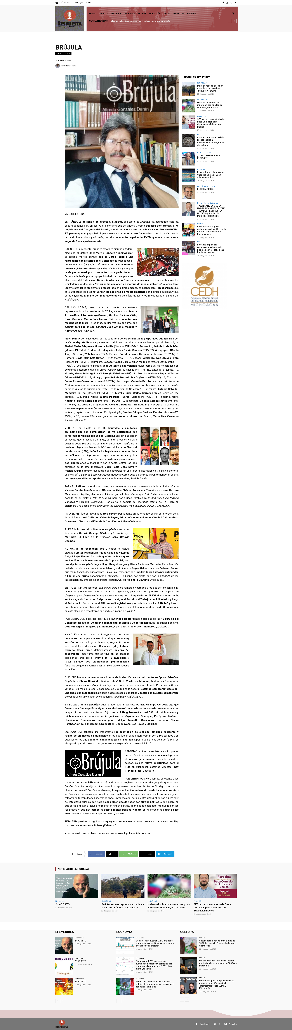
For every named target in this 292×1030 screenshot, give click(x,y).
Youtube (233, 1024)
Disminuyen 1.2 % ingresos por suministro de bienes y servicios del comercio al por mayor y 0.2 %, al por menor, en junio (154, 965)
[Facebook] (223, 3)
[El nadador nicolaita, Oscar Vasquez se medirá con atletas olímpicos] (188, 175)
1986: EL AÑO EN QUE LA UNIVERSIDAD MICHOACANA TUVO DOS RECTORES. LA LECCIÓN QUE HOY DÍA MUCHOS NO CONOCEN (211, 211)
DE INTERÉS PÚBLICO (205, 152)
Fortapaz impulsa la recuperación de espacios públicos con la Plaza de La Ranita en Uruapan (210, 248)
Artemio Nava (70, 66)
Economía (140, 938)
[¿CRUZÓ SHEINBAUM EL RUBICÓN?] (188, 158)
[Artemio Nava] (58, 66)
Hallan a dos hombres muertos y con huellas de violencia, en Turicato (209, 105)
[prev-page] (57, 1001)
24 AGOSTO (62, 904)
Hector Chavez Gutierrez (207, 203)
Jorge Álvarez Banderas (206, 186)
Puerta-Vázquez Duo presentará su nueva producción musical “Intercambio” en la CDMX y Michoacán (216, 984)
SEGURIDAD (202, 83)
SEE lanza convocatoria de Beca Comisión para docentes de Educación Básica (144, 21)
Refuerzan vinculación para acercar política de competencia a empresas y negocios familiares (155, 984)
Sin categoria (63, 54)
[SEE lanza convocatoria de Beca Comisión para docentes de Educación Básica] (188, 122)
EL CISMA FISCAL (205, 189)
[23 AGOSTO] (64, 966)
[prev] (230, 21)
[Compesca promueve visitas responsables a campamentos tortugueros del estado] (188, 140)
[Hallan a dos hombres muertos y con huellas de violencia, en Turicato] (188, 105)
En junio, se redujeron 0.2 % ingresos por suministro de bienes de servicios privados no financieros (155, 943)
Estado (200, 134)
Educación (201, 116)
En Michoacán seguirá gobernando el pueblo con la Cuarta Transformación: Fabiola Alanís (211, 230)
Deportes (201, 169)
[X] (231, 3)
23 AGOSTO (80, 961)
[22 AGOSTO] (64, 986)
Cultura (202, 938)
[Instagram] (227, 3)
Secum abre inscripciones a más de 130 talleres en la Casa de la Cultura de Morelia (217, 943)
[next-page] (62, 1001)
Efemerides (60, 901)
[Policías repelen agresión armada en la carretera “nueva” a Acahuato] (188, 89)
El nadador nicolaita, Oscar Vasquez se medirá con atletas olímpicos (210, 175)
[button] (233, 13)
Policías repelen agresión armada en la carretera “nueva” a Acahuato (210, 88)
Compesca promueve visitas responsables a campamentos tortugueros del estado (211, 141)
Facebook (204, 1024)
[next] (235, 21)
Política (200, 223)
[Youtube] (235, 3)
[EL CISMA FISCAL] (188, 192)
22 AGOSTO (80, 981)
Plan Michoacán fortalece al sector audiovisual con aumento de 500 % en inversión (218, 963)
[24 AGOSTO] (76, 886)
